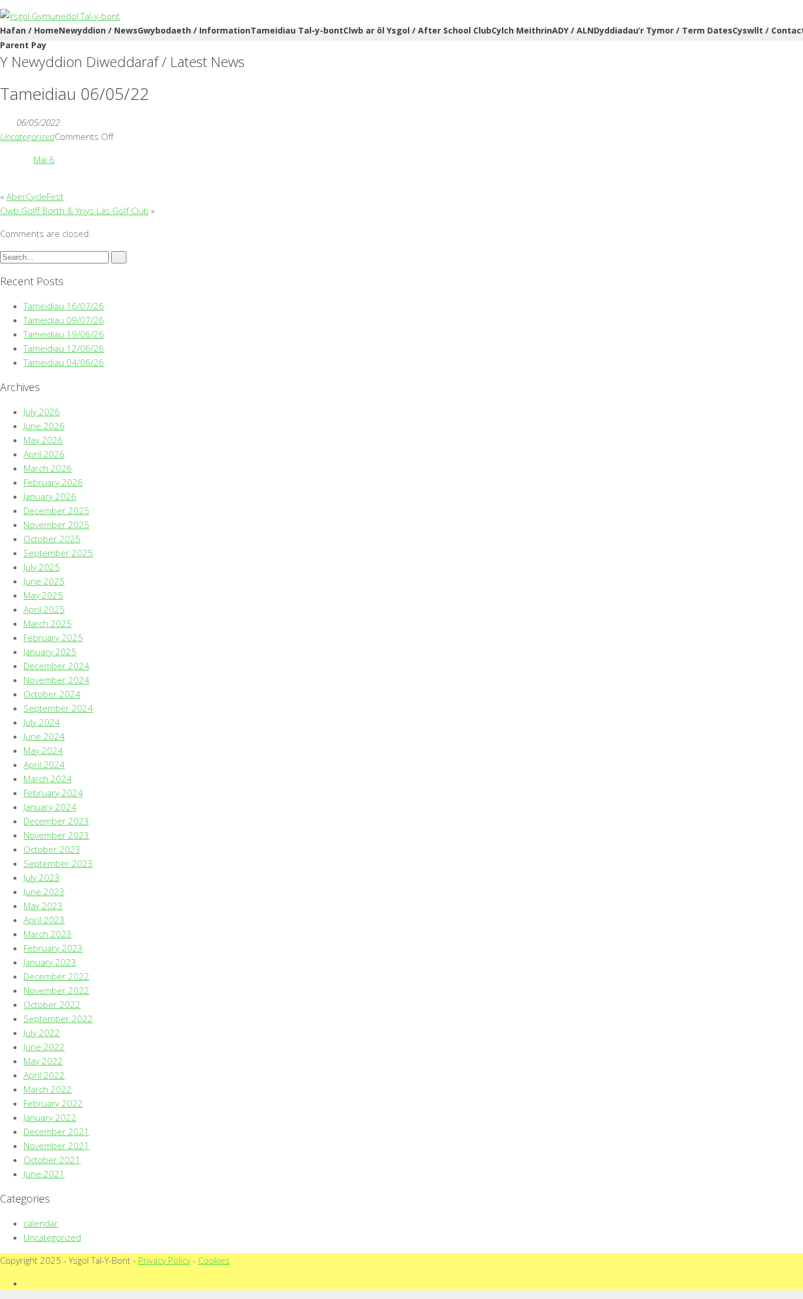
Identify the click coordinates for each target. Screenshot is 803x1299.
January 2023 (50, 962)
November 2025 (56, 524)
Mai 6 (44, 159)
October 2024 (52, 694)
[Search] (118, 257)
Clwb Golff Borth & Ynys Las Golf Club (74, 210)
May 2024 (43, 750)
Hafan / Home (29, 30)
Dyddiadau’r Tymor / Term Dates (663, 30)
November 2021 (56, 1145)
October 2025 (52, 539)
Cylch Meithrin (521, 30)
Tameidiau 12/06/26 (64, 348)
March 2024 (48, 778)
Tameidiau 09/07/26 (64, 320)
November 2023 (56, 835)
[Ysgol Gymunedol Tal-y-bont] (60, 16)
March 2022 (48, 1089)
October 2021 (52, 1160)
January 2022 (50, 1117)
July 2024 (42, 722)
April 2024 (44, 764)
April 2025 (44, 609)
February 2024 (53, 793)
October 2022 (52, 1004)
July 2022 (42, 1032)
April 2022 (44, 1075)
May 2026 (43, 440)
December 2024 (56, 666)
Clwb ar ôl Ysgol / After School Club (417, 30)
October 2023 (52, 849)
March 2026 (48, 468)
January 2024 (50, 807)
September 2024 (58, 708)
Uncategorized (27, 136)
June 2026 (44, 426)
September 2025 (58, 553)
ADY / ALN (573, 30)
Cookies (214, 1260)
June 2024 (44, 736)
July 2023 (42, 877)
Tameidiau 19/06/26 (64, 334)
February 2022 (53, 1103)
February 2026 (53, 482)
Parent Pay (23, 45)
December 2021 (56, 1131)
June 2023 (44, 891)
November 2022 (56, 990)
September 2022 (58, 1018)
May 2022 (43, 1061)
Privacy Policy (164, 1260)
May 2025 (43, 595)
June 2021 (44, 1174)
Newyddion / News (98, 30)
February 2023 (53, 948)
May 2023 (43, 905)
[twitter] (27, 1283)
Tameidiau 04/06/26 (64, 362)
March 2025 (48, 623)
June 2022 (44, 1047)
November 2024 (56, 680)
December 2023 (56, 821)
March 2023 (48, 934)
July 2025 (42, 567)
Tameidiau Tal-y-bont (296, 30)
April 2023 (44, 920)
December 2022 (56, 976)
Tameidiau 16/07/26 (64, 306)
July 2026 (42, 412)
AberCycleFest (34, 196)
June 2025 (44, 581)
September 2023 (58, 863)
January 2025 (50, 651)
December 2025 (56, 510)
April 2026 (44, 454)
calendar (41, 1223)
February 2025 (53, 637)
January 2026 (50, 496)
